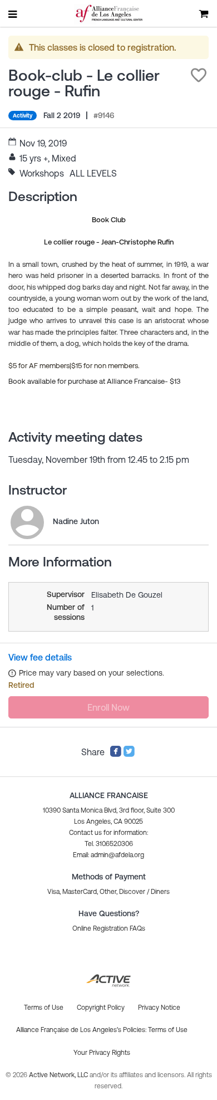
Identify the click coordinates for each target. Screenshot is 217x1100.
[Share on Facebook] (115, 754)
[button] (198, 75)
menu (13, 14)
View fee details (40, 657)
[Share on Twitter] (129, 754)
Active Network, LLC (59, 1075)
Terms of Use (168, 1030)
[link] (27, 522)
